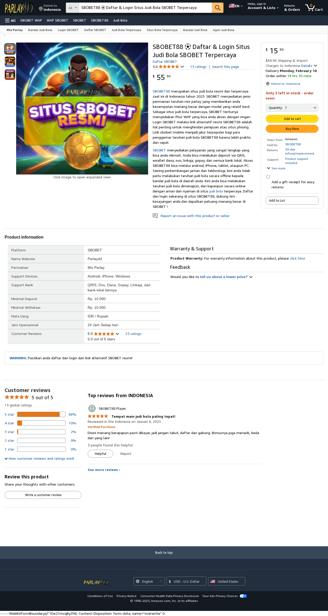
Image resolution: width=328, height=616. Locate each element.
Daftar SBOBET (165, 61)
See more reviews (103, 469)
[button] (50, 7)
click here (297, 258)
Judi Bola (120, 20)
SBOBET (79, 20)
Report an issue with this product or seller (194, 215)
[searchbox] (145, 8)
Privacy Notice (127, 596)
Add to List (277, 200)
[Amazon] (19, 7)
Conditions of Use (100, 596)
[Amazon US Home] (96, 579)
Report (125, 453)
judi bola (216, 191)
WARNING (17, 358)
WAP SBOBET (57, 20)
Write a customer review (43, 495)
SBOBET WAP (31, 20)
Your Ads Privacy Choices (220, 596)
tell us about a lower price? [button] (224, 277)
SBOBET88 (99, 20)
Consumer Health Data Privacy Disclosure (169, 596)
